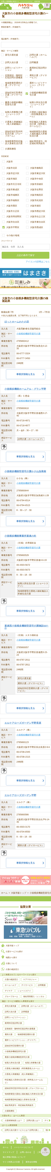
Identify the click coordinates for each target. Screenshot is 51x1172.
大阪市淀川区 (12, 173)
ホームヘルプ (10, 985)
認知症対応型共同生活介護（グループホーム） (13, 133)
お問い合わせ (25, 1152)
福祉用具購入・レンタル (33, 996)
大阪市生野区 (36, 190)
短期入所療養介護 (32, 1063)
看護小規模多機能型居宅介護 (13, 103)
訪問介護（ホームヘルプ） (38, 56)
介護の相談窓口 (12, 969)
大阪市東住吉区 (37, 222)
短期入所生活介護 (12, 1063)
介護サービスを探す (14, 951)
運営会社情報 (31, 1162)
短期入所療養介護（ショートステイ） (13, 114)
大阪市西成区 (36, 227)
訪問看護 (34, 62)
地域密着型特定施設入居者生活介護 (13, 142)
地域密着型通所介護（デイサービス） (13, 85)
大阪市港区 (35, 206)
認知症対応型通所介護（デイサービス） (13, 95)
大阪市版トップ (18, 893)
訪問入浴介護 (11, 62)
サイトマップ (8, 1152)
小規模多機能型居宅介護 (38, 94)
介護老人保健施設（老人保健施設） (13, 123)
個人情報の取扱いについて (14, 1157)
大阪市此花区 (36, 200)
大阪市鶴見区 (36, 195)
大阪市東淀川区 (37, 173)
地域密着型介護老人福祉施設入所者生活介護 (38, 133)
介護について (11, 963)
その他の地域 (12, 235)
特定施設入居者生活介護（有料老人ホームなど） (38, 124)
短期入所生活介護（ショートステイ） (38, 104)
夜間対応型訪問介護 (38, 69)
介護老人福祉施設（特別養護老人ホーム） (38, 114)
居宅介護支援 (11, 55)
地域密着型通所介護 (26, 1034)
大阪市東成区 (12, 190)
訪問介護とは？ (33, 1120)
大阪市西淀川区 (37, 211)
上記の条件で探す (25, 255)
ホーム (4, 893)
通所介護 (8, 1034)
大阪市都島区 (36, 168)
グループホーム (11, 996)
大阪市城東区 (12, 195)
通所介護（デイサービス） (38, 76)
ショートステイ (24, 991)
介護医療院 (10, 149)
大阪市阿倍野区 (13, 217)
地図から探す (11, 957)
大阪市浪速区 (36, 184)
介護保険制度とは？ (13, 1120)
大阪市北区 (11, 168)
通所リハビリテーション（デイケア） (38, 85)
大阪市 (9, 162)
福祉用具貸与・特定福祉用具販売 (38, 142)
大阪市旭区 (11, 179)
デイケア (8, 991)
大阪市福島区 (12, 200)
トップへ (45, 1153)
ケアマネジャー (30, 979)
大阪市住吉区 (12, 222)
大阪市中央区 (36, 179)
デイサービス (27, 985)
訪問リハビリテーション (13, 69)
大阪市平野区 (12, 227)
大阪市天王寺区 (13, 184)
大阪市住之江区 (37, 217)
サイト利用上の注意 (11, 1162)
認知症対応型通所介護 (14, 1046)
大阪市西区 (11, 206)
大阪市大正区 (12, 211)
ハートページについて (23, 1147)
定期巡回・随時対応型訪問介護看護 (13, 76)
